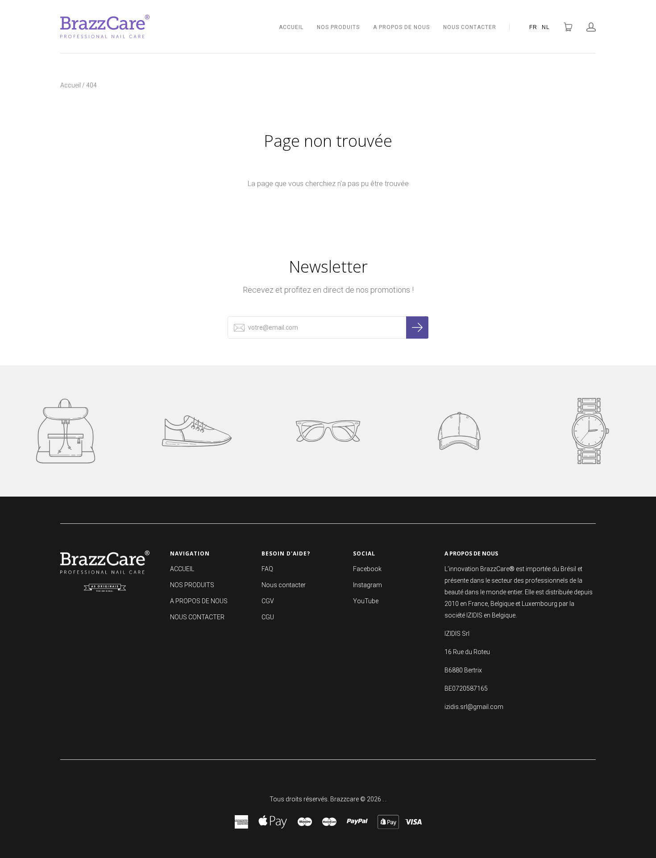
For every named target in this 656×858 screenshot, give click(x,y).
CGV (268, 601)
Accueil (70, 85)
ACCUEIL (291, 27)
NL (546, 26)
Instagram (367, 585)
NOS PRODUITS (338, 27)
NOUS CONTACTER (469, 27)
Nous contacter (284, 585)
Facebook (367, 568)
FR (533, 26)
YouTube (365, 601)
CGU (268, 617)
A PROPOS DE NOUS (401, 27)
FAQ (267, 568)
